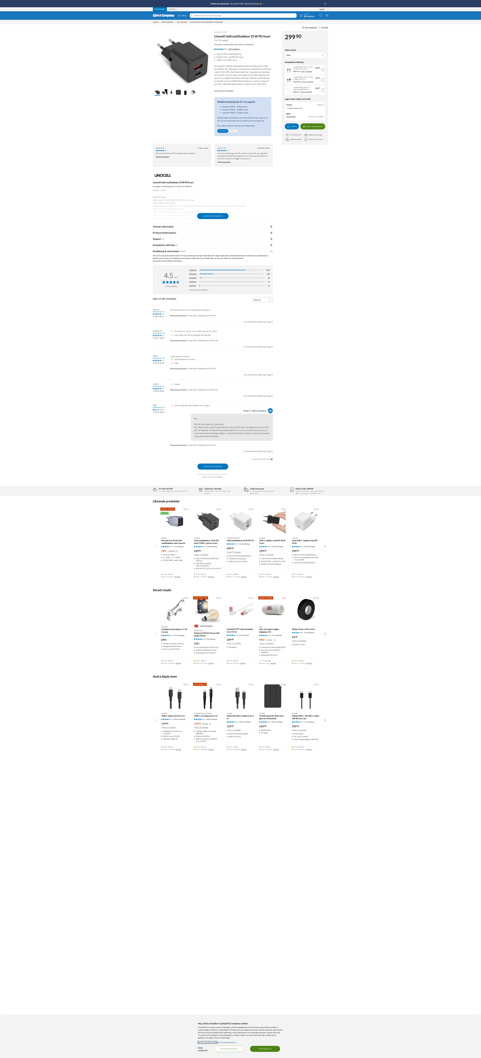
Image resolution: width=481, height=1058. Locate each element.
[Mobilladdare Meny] (175, 22)
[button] (157, 92)
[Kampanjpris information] (176, 551)
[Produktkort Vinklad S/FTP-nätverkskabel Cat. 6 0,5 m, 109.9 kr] (240, 610)
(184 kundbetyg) (211, 546)
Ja (264, 322)
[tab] (160, 9)
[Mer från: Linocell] (163, 176)
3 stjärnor (193, 278)
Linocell (225, 40)
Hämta (294, 126)
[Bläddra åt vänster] (156, 546)
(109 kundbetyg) (178, 635)
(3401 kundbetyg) (179, 719)
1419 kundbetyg (234, 49)
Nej (269, 322)
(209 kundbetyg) (309, 546)
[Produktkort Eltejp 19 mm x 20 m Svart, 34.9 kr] (306, 610)
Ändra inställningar (203, 1048)
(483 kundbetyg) (211, 719)
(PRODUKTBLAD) (206, 626)
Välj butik (177, 577)
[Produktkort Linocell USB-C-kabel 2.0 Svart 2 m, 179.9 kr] (175, 696)
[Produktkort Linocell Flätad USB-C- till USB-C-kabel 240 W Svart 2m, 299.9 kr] (306, 696)
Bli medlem (223, 131)
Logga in (233, 131)
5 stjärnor (193, 270)
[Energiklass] (196, 626)
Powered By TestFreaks (261, 459)
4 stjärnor (193, 274)
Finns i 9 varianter (306, 71)
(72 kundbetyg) (276, 635)
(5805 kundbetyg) (245, 722)
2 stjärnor (193, 282)
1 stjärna (192, 285)
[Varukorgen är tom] (327, 15)
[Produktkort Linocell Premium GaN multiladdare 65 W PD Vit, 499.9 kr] (240, 521)
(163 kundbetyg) (244, 544)
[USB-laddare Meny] (189, 22)
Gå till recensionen (162, 157)
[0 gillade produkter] (321, 15)
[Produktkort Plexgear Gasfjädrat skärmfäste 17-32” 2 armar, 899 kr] (175, 610)
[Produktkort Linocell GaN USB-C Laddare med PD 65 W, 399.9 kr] (306, 521)
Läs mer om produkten (224, 90)
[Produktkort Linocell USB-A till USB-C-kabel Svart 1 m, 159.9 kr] (240, 696)
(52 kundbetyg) (309, 633)
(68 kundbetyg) (244, 635)
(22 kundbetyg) (178, 546)
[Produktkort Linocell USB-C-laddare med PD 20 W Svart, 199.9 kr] (273, 521)
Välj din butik (290, 117)
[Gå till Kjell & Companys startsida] (164, 15)
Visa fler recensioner (212, 466)
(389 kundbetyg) (276, 722)
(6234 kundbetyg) (277, 546)
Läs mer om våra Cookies (207, 1042)
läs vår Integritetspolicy (227, 1042)
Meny (184, 15)
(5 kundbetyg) (210, 639)
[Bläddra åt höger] (325, 546)
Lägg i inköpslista (311, 27)
